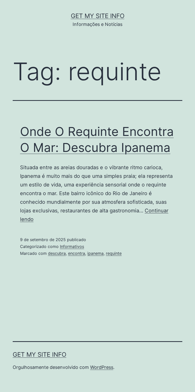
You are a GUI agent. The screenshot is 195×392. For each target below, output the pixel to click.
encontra (76, 253)
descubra (57, 253)
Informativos (72, 246)
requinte (114, 253)
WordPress (101, 367)
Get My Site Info (97, 16)
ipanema (95, 253)
